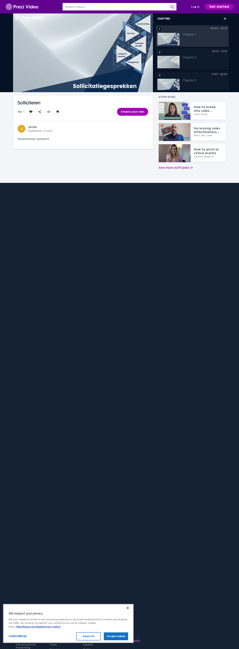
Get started (219, 6)
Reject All (88, 636)
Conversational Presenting (26, 646)
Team (53, 644)
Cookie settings (18, 635)
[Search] (172, 6)
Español (88, 644)
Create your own (132, 111)
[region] (68, 623)
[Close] (128, 608)
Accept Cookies (116, 636)
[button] (225, 18)
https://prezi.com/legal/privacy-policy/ (38, 626)
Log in (195, 6)
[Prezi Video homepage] (22, 6)
